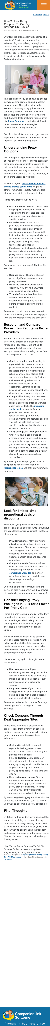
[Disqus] (26, 901)
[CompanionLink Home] (18, 5)
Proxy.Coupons (16, 121)
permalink (8, 859)
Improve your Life (29, 855)
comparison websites (20, 572)
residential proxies (13, 468)
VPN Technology (14, 857)
